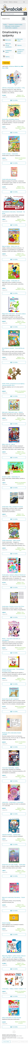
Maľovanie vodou (20, 39)
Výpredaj (6, 63)
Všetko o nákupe (13, 2)
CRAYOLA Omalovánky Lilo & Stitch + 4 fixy (13, 87)
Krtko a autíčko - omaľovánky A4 (10, 280)
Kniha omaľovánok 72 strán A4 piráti (11, 1017)
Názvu (3, 68)
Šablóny (7, 56)
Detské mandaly (6, 923)
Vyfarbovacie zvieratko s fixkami (20, 51)
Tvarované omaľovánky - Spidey (10, 767)
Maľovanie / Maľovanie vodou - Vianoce (12, 412)
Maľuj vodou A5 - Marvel (8, 444)
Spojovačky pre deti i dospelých (10, 699)
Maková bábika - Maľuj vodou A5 (10, 246)
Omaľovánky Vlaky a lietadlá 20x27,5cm (12, 506)
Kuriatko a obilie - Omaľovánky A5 (11, 476)
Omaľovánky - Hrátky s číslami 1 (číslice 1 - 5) (14, 988)
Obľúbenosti (11, 66)
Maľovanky (8, 40)
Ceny (19, 66)
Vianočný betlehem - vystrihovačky (11, 834)
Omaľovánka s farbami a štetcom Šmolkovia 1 (14, 575)
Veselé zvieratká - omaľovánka (10, 153)
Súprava (19, 45)
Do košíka (15, 100)
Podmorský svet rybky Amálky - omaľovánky (13, 864)
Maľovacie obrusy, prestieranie (8, 45)
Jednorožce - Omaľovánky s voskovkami (12, 802)
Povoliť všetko (6, 1041)
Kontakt (6, 2)
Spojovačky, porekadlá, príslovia (10, 119)
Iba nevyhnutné (15, 1041)
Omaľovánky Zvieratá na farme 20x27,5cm (13, 606)
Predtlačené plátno (8, 51)
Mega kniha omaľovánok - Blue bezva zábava (14, 313)
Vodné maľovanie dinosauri (9, 179)
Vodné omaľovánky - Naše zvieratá (11, 540)
